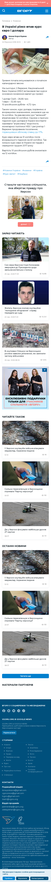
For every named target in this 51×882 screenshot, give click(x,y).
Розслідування (36, 751)
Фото (32, 754)
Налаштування (38, 878)
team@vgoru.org (10, 799)
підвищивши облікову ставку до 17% (22, 132)
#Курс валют (9, 174)
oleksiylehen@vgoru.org (13, 810)
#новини (26, 170)
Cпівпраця (8, 775)
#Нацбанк (23, 174)
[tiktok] (23, 712)
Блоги (30, 760)
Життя (8, 760)
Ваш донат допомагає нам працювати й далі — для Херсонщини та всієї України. (25, 3)
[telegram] (18, 712)
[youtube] (13, 712)
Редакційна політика (12, 771)
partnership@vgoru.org (12, 807)
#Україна (37, 170)
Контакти (31, 766)
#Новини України (11, 170)
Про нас (7, 766)
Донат (24, 224)
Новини (17, 21)
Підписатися (9, 733)
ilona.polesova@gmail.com (14, 790)
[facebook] (3, 712)
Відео (6, 763)
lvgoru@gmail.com (10, 796)
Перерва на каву (13, 757)
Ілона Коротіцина (18, 36)
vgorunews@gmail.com (13, 793)
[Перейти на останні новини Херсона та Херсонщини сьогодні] (24, 11)
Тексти (30, 745)
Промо (33, 757)
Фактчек (9, 751)
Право (8, 754)
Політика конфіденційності (35, 771)
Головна (6, 21)
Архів (30, 763)
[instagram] (8, 712)
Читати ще (25, 676)
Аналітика (34, 748)
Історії (8, 748)
